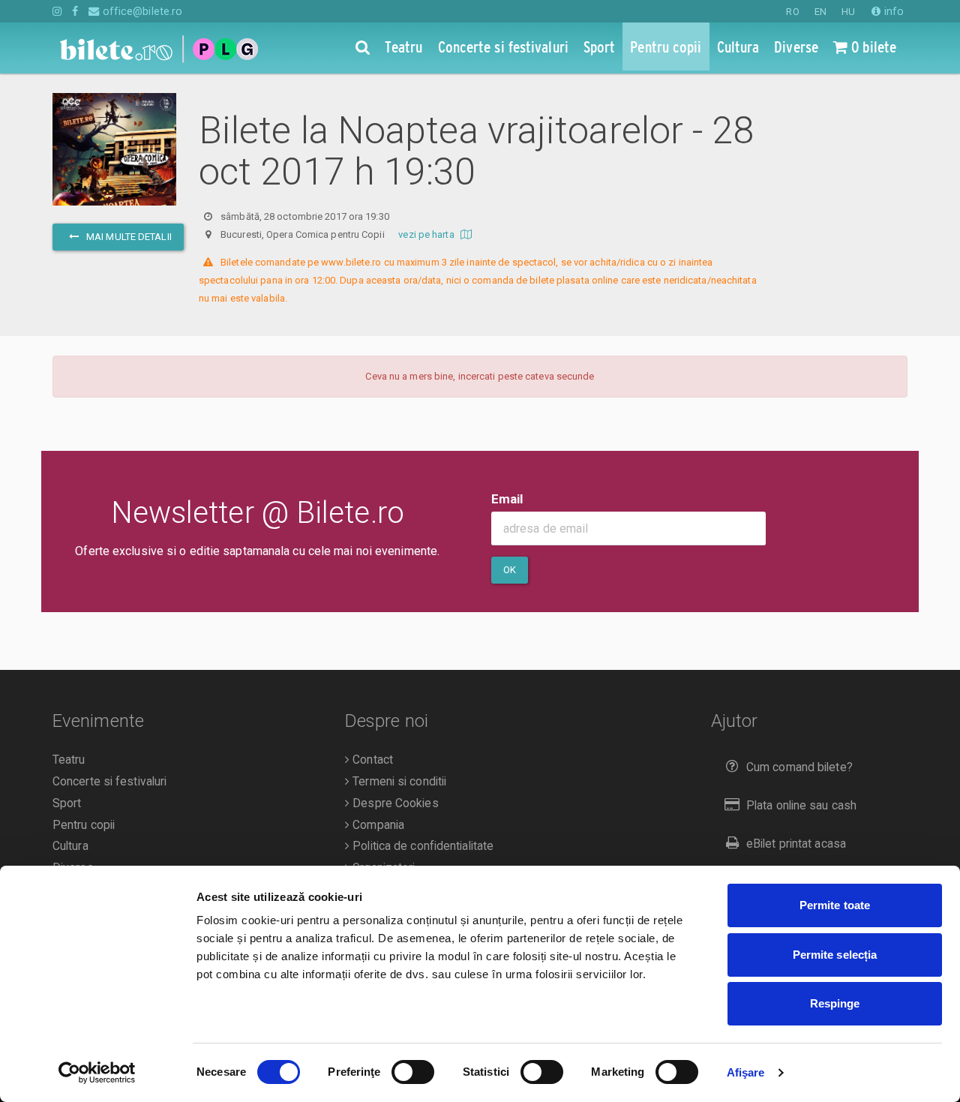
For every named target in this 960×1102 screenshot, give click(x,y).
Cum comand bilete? (799, 767)
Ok (509, 569)
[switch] (413, 1072)
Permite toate (835, 905)
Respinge (835, 1003)
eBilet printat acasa (796, 844)
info (892, 11)
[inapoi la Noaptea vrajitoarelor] (114, 158)
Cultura (70, 846)
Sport (67, 803)
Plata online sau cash (801, 805)
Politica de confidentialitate (422, 846)
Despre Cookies (394, 803)
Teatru (69, 760)
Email (507, 498)
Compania (377, 825)
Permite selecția (835, 954)
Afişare (746, 1072)
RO (792, 11)
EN (820, 11)
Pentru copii (83, 825)
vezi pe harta (427, 234)
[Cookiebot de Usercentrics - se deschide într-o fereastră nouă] (97, 1072)
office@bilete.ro (141, 11)
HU (848, 11)
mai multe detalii (128, 236)
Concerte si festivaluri (109, 781)
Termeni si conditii (398, 781)
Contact (371, 760)
